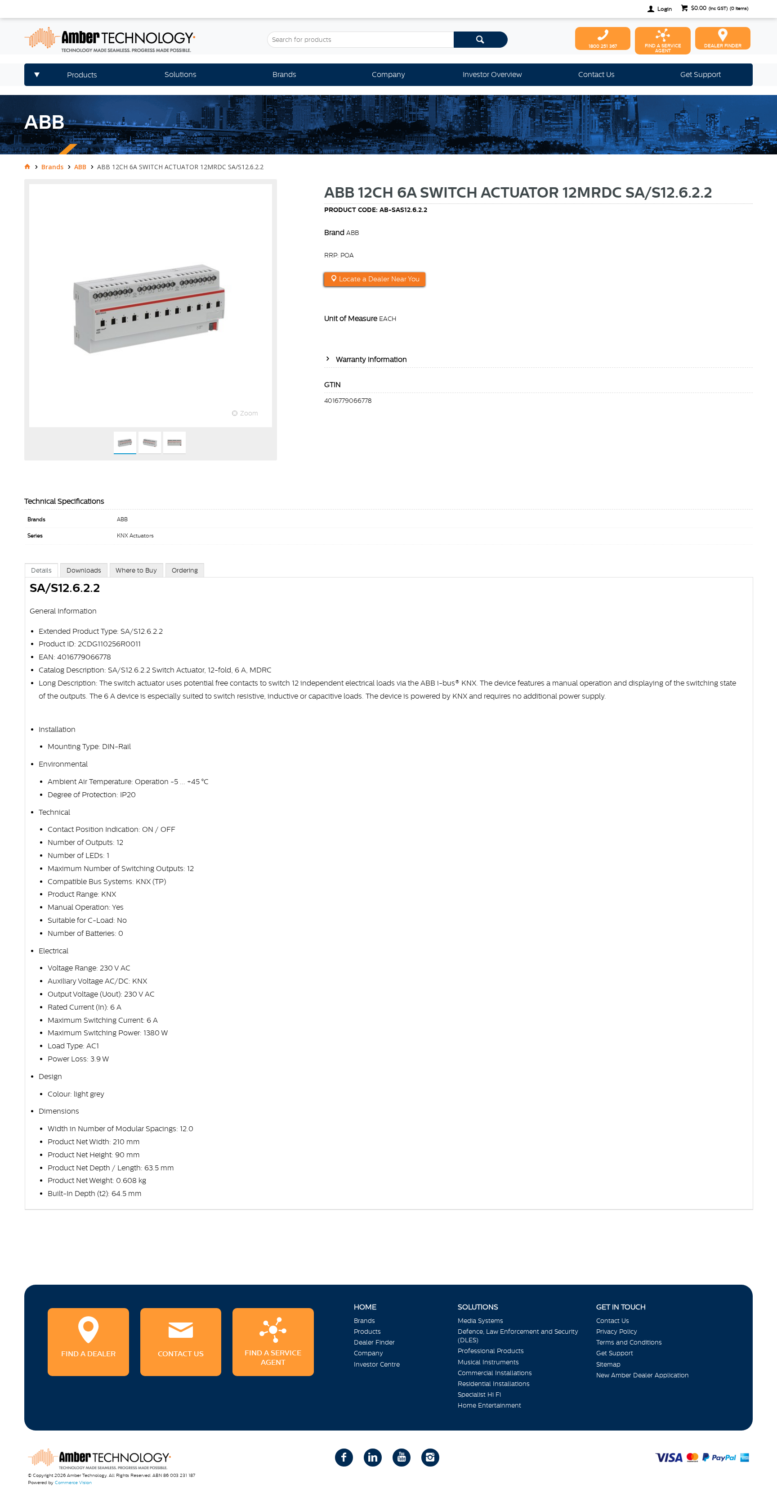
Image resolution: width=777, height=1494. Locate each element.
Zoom (249, 413)
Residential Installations (494, 1383)
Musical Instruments (488, 1362)
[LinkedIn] (373, 1458)
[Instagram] (430, 1458)
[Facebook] (344, 1458)
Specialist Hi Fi (479, 1394)
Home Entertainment (489, 1405)
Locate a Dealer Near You (378, 279)
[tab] (41, 570)
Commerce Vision (73, 1482)
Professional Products (491, 1350)
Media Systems (480, 1320)
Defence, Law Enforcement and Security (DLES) (518, 1336)
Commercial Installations (495, 1373)
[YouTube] (402, 1458)
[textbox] (360, 40)
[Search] (481, 40)
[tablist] (389, 895)
